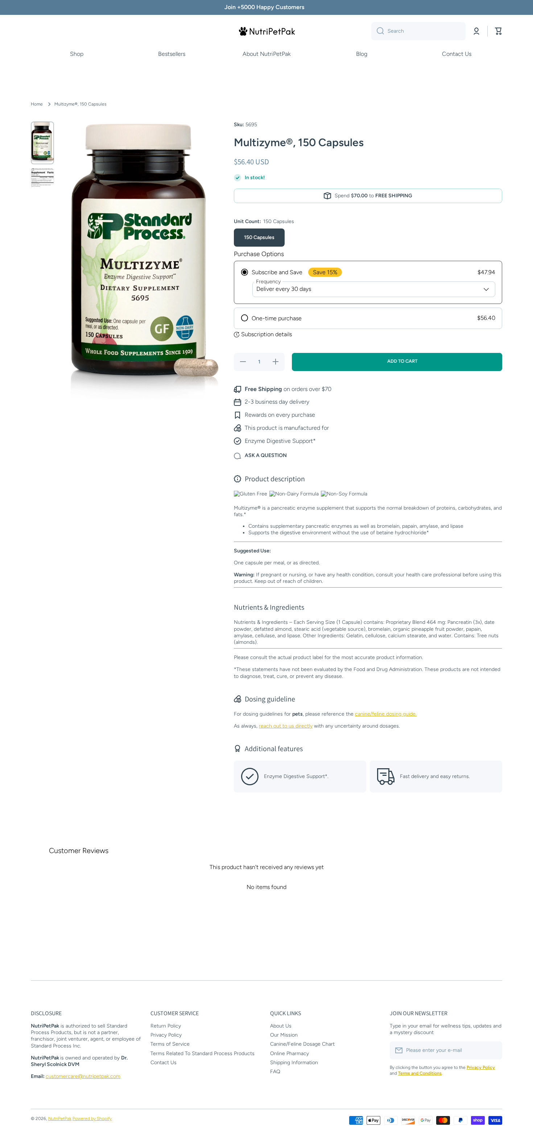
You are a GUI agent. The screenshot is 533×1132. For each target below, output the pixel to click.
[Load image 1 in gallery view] (42, 143)
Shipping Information (294, 1062)
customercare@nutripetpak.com (83, 1076)
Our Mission (284, 1035)
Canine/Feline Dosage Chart (302, 1044)
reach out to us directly (286, 726)
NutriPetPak (59, 1118)
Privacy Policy (166, 1035)
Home (37, 104)
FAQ (275, 1072)
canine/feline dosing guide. (386, 714)
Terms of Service (170, 1044)
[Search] (377, 31)
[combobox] (418, 31)
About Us (281, 1026)
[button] (498, 31)
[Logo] (266, 31)
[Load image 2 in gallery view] (42, 178)
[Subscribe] (493, 1050)
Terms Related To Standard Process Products (202, 1053)
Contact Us (163, 1062)
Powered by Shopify (92, 1118)
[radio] (368, 282)
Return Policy (165, 1026)
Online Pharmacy (289, 1053)
